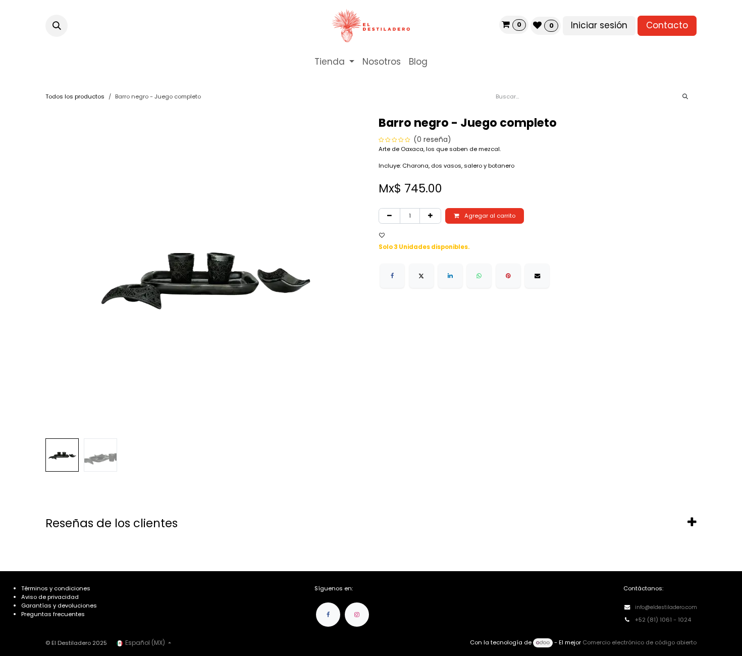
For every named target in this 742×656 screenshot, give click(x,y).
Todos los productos (74, 96)
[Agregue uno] (430, 216)
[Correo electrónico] (537, 276)
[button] (56, 26)
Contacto (667, 25)
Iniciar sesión (599, 25)
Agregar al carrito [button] (489, 216)
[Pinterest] (508, 276)
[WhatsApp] (479, 276)
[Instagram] (357, 614)
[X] (421, 276)
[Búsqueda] (685, 97)
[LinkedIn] (450, 276)
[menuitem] (334, 62)
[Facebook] (392, 276)
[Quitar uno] (389, 216)
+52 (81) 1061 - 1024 (664, 620)
